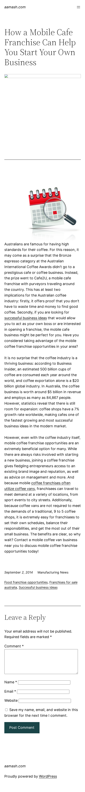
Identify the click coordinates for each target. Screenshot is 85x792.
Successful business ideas (38, 587)
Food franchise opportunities (26, 582)
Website (11, 700)
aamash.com (15, 7)
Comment (14, 646)
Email (10, 691)
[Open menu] (78, 7)
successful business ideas (25, 318)
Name (10, 682)
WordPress (48, 776)
